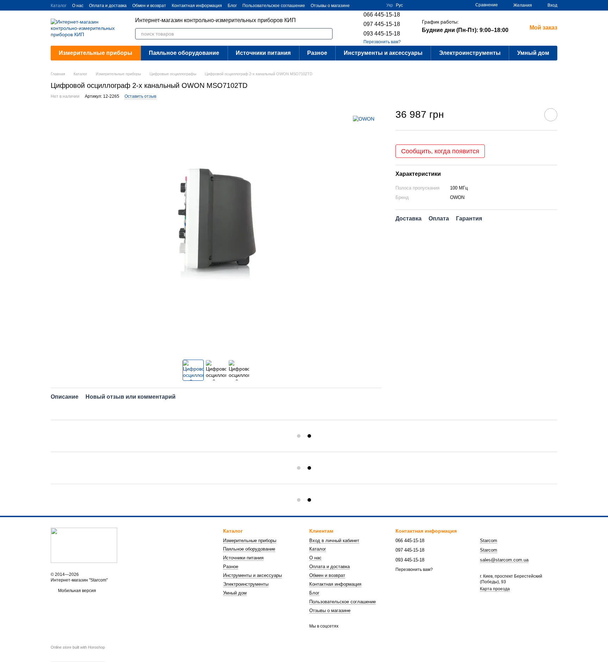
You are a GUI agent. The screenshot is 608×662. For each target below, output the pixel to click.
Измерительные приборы (95, 53)
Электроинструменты (470, 53)
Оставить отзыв (140, 96)
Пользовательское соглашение (273, 5)
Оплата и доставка (108, 5)
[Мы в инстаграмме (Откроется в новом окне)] (368, 5)
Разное (317, 53)
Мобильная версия (76, 590)
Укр (389, 5)
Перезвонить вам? (382, 41)
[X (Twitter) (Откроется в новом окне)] (359, 5)
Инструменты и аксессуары (383, 53)
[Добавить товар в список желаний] (550, 114)
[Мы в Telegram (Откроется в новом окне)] (376, 5)
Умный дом (533, 53)
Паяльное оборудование (184, 53)
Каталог (58, 5)
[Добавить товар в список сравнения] (531, 114)
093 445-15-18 (381, 34)
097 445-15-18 (381, 24)
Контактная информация (197, 5)
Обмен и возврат (149, 5)
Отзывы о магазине (330, 5)
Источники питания (263, 53)
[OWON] (363, 119)
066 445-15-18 (381, 15)
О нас (77, 5)
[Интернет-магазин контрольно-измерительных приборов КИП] (84, 545)
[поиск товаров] (326, 33)
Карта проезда (495, 588)
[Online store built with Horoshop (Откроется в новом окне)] (78, 653)
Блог (232, 5)
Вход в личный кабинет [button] (334, 540)
